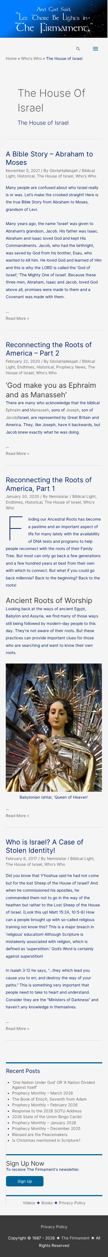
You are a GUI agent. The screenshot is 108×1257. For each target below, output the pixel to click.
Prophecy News (71, 367)
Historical (26, 176)
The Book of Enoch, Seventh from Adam (49, 1099)
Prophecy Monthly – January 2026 (44, 1122)
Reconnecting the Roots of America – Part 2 (49, 349)
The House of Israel (55, 176)
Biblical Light (84, 496)
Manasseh (39, 410)
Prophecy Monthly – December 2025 (46, 1128)
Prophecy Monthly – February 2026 (45, 1105)
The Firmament (75, 1238)
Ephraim (14, 410)
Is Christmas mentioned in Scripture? (46, 1140)
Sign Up (25, 1181)
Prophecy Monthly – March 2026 (42, 1093)
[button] (78, 48)
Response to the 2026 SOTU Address (47, 1111)
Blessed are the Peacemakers (39, 1134)
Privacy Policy (72, 1203)
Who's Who (85, 176)
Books (47, 1203)
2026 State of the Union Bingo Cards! (47, 1116)
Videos (29, 1203)
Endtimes (25, 367)
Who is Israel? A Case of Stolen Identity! (45, 846)
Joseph (72, 410)
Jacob (11, 417)
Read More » (17, 318)
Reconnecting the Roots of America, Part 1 (49, 484)
